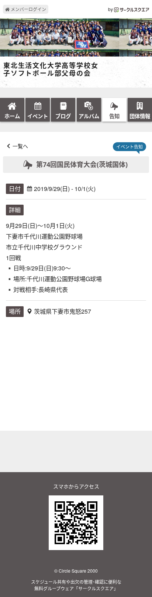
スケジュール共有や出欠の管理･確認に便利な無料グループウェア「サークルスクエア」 (76, 585)
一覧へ (20, 146)
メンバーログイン (28, 9)
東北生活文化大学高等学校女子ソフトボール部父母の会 (50, 70)
